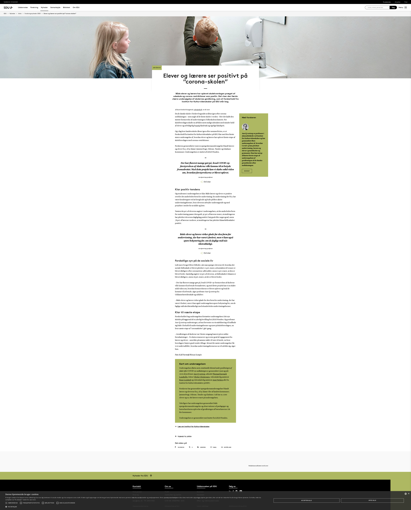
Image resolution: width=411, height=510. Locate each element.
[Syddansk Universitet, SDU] (8, 7)
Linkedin (203, 447)
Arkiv (20, 13)
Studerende (387, 2)
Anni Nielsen (218, 380)
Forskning (34, 7)
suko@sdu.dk (198, 109)
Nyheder (44, 7)
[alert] (205, 500)
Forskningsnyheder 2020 (33, 13)
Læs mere (33, 500)
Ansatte (397, 2)
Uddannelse (23, 7)
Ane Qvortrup (199, 374)
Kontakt (247, 171)
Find (405, 2)
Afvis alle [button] (372, 500)
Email (215, 447)
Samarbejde (55, 7)
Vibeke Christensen (202, 377)
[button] (6, 503)
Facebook (181, 447)
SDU (5, 13)
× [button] (408, 493)
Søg (393, 7)
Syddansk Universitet (11, 2)
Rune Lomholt (185, 380)
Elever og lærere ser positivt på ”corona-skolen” (60, 13)
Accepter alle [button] (306, 500)
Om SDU (76, 7)
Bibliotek (66, 7)
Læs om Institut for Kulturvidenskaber (194, 426)
